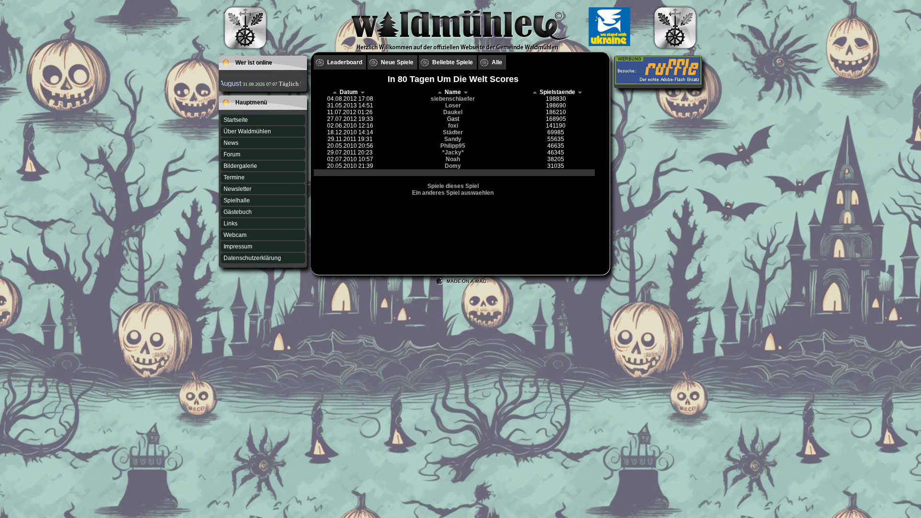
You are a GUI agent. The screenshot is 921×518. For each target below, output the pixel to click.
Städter (453, 132)
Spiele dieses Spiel (453, 186)
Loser (453, 105)
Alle (497, 62)
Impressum (238, 246)
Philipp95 (452, 145)
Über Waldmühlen (247, 131)
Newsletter (237, 189)
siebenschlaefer (453, 98)
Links (230, 223)
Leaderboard (344, 62)
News (231, 143)
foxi (453, 125)
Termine (234, 177)
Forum (232, 154)
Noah (453, 159)
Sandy (452, 139)
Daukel (452, 112)
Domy (453, 166)
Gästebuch (238, 212)
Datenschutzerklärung (252, 258)
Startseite (236, 120)
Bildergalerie (240, 166)
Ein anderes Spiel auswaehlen (453, 192)
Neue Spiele (397, 62)
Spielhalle (237, 200)
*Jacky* (453, 152)
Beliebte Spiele (452, 62)
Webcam (235, 235)
